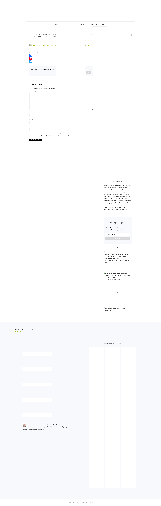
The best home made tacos (112, 280)
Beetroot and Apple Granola (113, 293)
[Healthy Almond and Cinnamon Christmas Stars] (118, 258)
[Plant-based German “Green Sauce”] (113, 486)
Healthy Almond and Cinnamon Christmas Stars (117, 261)
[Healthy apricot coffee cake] (97, 486)
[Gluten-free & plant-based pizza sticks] (129, 486)
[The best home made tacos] (118, 278)
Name (31, 113)
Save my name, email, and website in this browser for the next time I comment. (52, 136)
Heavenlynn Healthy (80, 10)
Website (31, 127)
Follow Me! (18, 332)
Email (31, 120)
